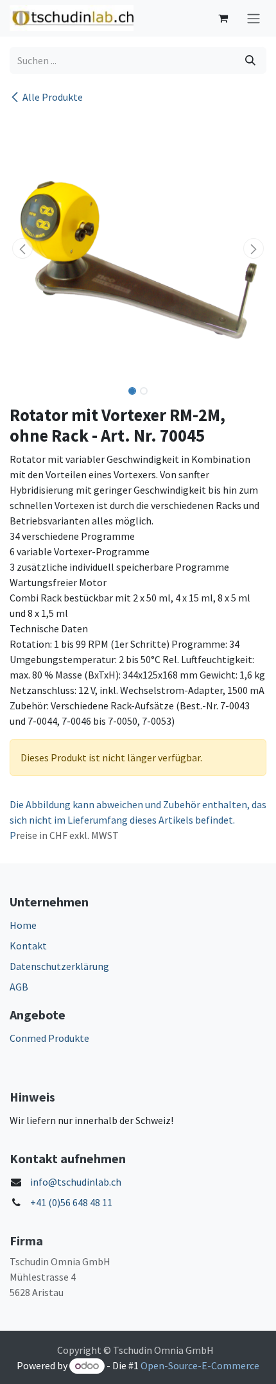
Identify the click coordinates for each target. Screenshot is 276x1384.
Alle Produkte (52, 97)
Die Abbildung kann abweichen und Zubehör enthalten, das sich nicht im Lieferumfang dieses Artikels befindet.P (138, 820)
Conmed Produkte (49, 1038)
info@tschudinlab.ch (75, 1181)
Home (23, 925)
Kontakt (28, 945)
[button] (22, 248)
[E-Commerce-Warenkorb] (223, 18)
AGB (19, 986)
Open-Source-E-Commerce (200, 1365)
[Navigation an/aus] (253, 18)
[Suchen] (250, 60)
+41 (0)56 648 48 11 (71, 1202)
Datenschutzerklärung (59, 966)
